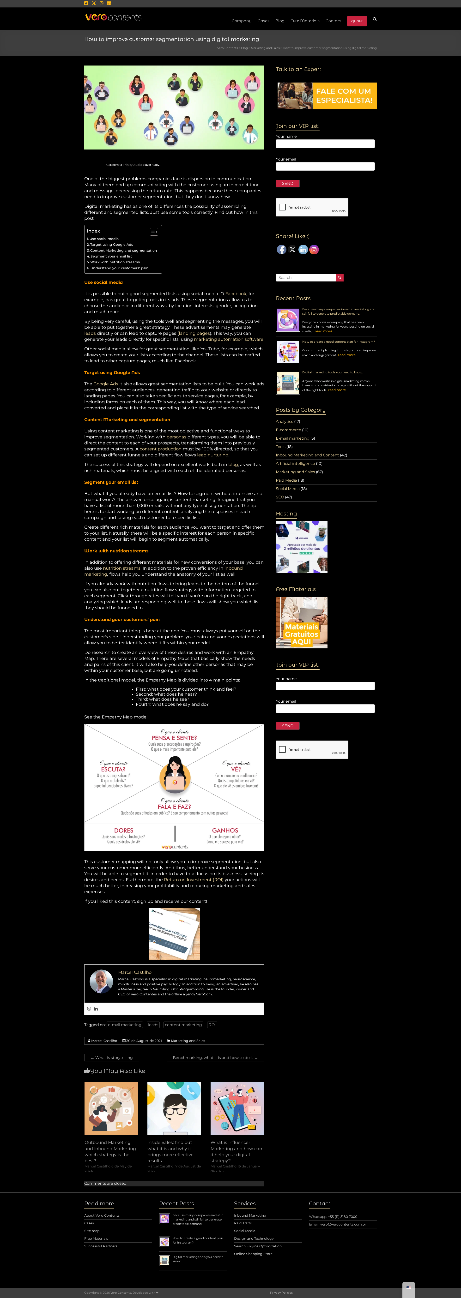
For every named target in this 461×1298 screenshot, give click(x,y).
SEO (280, 497)
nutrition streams (121, 568)
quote (357, 21)
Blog (280, 21)
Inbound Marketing (250, 1215)
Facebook (235, 293)
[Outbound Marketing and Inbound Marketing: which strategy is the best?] (111, 1084)
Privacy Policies (281, 1292)
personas (176, 437)
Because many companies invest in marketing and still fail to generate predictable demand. (197, 1219)
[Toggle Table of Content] (151, 232)
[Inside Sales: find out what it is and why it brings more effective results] (174, 1084)
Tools (280, 446)
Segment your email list (111, 256)
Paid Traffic (243, 1223)
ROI (212, 1025)
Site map (91, 1231)
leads (90, 333)
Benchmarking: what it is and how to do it (215, 1057)
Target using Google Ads (111, 244)
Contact (333, 21)
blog (233, 464)
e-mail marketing (124, 1025)
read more (323, 331)
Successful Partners (100, 1246)
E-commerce (288, 430)
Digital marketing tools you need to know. (332, 372)
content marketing (183, 1025)
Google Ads (105, 384)
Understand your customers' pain (120, 268)
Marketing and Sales (188, 1041)
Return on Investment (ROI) (194, 879)
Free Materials (305, 21)
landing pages (194, 333)
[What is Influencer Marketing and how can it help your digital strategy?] (237, 1084)
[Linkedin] (96, 1008)
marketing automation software (228, 339)
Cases (89, 1223)
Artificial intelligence (295, 463)
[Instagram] (89, 1008)
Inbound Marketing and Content (307, 455)
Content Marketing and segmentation (123, 250)
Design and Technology (254, 1238)
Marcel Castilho (104, 1041)
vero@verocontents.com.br (343, 1224)
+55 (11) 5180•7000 (342, 1216)
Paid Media (286, 480)
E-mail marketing (292, 438)
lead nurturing (212, 455)
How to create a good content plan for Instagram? (338, 341)
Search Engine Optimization (258, 1246)
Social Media (288, 488)
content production (161, 449)
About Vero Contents (102, 1215)
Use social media (104, 239)
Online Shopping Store (253, 1254)
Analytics (284, 421)
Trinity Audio (132, 165)
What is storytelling (112, 1057)
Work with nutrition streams (115, 262)
